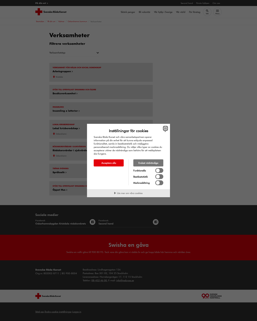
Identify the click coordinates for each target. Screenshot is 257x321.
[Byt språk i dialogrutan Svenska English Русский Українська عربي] (165, 129)
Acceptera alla (108, 162)
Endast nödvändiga (148, 162)
